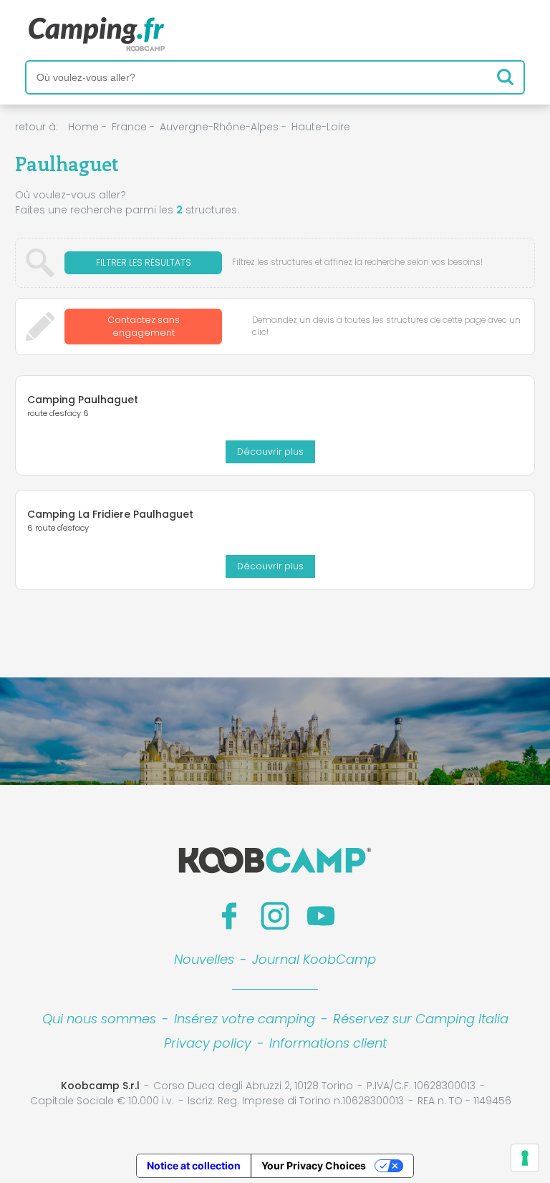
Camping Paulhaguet (82, 399)
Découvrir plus (270, 451)
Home (83, 127)
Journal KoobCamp (314, 959)
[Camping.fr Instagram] (275, 916)
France (129, 127)
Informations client (328, 1043)
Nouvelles (204, 959)
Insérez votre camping (244, 1019)
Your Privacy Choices (313, 1165)
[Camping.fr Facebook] (229, 916)
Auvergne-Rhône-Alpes (219, 127)
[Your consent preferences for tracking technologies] (525, 1158)
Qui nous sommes (99, 1019)
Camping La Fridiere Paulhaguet (110, 514)
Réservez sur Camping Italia (420, 1019)
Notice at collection (194, 1165)
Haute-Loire (320, 127)
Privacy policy (207, 1043)
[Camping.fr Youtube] (321, 916)
